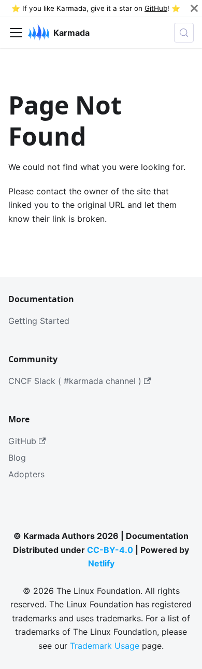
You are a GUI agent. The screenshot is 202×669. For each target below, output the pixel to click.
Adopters (26, 474)
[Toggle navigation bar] (16, 32)
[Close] (194, 8)
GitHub (156, 8)
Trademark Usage (104, 645)
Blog (17, 457)
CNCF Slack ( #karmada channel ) (74, 381)
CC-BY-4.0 (110, 550)
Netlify (101, 563)
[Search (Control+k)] (184, 32)
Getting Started (38, 321)
